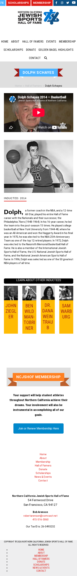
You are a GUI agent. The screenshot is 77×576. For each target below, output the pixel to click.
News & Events (43, 476)
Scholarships (43, 473)
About (43, 458)
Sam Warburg (66, 311)
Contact (43, 480)
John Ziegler (10, 311)
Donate (43, 469)
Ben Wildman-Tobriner (29, 317)
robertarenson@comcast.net (40, 515)
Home (43, 454)
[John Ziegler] (11, 293)
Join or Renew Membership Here (38, 428)
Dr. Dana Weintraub (47, 316)
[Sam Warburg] (66, 293)
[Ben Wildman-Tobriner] (29, 293)
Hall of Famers (43, 465)
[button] (45, 58)
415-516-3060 (40, 519)
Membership (43, 461)
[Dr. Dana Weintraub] (48, 292)
